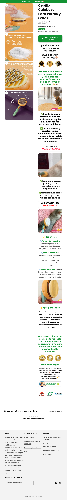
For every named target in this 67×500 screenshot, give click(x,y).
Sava (29, 496)
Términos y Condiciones (32, 448)
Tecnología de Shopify (37, 496)
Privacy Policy (29, 437)
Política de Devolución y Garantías (33, 443)
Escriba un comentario (55, 411)
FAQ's (26, 452)
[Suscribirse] (31, 483)
